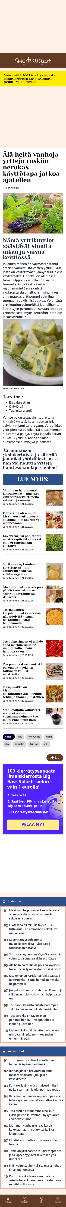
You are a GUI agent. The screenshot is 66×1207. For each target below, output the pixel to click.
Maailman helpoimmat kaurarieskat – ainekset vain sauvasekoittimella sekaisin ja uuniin (21, 495)
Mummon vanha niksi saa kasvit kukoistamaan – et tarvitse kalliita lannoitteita (31, 1130)
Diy (20, 736)
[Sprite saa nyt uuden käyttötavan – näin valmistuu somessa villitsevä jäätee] (54, 571)
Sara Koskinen (11, 503)
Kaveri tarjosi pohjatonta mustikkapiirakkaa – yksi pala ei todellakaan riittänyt (22, 541)
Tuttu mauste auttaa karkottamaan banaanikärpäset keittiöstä (32, 1062)
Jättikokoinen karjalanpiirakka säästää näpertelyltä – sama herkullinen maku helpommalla (22, 616)
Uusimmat (14, 901)
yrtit (46, 743)
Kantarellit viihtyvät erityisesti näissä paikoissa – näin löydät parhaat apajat (34, 1087)
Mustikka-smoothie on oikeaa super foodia (33, 1142)
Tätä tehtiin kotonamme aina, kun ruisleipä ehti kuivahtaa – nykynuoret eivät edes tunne (34, 1115)
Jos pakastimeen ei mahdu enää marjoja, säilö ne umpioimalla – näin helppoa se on (23, 646)
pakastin (19, 743)
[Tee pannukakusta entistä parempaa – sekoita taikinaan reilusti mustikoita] (54, 671)
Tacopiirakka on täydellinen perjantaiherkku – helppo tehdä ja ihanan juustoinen (23, 692)
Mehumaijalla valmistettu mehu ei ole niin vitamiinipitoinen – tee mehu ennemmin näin (22, 715)
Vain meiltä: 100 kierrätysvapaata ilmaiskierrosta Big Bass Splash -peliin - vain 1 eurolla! (29, 79)
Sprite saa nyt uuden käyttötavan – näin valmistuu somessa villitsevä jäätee (19, 569)
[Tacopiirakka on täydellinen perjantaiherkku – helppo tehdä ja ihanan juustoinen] (54, 693)
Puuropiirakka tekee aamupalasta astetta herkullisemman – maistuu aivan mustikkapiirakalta (35, 1180)
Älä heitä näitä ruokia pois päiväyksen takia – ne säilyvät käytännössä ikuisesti (23, 592)
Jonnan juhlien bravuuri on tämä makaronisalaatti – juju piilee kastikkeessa (30, 1075)
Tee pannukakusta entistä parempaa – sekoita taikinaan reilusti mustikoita (22, 669)
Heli (5, 188)
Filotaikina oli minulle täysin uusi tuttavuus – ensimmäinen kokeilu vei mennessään (22, 518)
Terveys (34, 743)
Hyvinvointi (34, 736)
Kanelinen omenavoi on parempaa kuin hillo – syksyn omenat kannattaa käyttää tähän (36, 1100)
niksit (49, 736)
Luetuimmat (15, 1051)
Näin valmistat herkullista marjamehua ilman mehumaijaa (35, 1168)
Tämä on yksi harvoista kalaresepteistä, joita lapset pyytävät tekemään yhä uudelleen (35, 1155)
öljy (7, 743)
